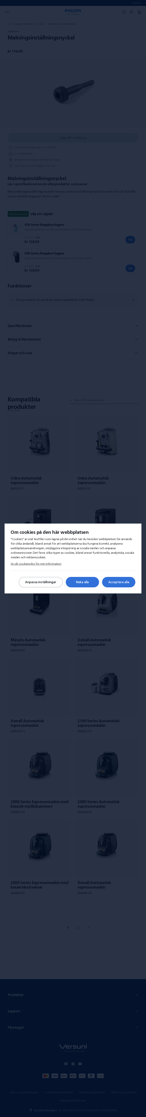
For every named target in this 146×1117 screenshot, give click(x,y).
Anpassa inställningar (40, 582)
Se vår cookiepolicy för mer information (36, 563)
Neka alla (82, 582)
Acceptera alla (118, 582)
